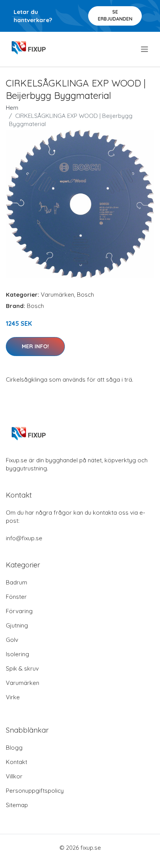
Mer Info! (35, 346)
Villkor (14, 776)
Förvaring (19, 611)
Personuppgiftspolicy (35, 790)
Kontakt (16, 762)
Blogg (14, 747)
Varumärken (57, 294)
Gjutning (17, 625)
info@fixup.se (24, 538)
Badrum (16, 582)
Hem (12, 107)
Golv (12, 639)
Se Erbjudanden (115, 15)
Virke (13, 697)
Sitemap (17, 805)
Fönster (16, 596)
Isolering (17, 654)
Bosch (85, 294)
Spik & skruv (22, 668)
